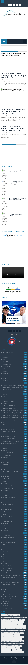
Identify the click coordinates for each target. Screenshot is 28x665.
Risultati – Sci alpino (8, 509)
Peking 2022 (6, 476)
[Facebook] (11, 5)
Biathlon (5, 369)
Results (4, 500)
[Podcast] (14, 312)
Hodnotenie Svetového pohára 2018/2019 (13, 417)
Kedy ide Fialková (5, 626)
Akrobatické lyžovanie (8, 352)
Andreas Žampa (23, 617)
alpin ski (5, 354)
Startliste (5, 559)
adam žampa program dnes (13, 615)
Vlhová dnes (12, 652)
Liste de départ (6, 460)
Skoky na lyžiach (7, 533)
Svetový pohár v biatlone (17, 649)
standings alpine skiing (8, 537)
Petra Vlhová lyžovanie (6, 641)
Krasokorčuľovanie (7, 455)
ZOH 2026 (5, 606)
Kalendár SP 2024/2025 (9, 436)
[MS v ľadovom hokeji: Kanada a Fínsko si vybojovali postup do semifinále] (5, 219)
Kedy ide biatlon (19, 624)
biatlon (16, 619)
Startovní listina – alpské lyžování (11, 582)
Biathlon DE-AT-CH (7, 373)
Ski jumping (5, 526)
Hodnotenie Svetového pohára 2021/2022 (13, 420)
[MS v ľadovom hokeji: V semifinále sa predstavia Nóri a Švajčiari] (5, 204)
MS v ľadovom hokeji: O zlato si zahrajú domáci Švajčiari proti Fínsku (17, 182)
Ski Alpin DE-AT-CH (7, 521)
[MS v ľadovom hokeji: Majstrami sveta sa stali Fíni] (5, 174)
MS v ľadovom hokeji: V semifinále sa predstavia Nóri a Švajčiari (17, 199)
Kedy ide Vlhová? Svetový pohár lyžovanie (10, 628)
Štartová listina (6, 573)
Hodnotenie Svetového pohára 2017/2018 (13, 413)
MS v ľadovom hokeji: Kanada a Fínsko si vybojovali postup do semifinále (16, 214)
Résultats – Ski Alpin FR (9, 497)
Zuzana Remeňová (20, 652)
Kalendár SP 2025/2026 (9, 439)
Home (3, 46)
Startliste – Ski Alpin (8, 568)
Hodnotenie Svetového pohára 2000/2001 (13, 410)
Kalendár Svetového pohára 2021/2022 (12, 443)
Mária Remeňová (20, 632)
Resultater (5, 490)
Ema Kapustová (10, 621)
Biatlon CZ (5, 380)
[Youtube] (14, 5)
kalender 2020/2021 (8, 453)
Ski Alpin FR (6, 523)
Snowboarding (6, 535)
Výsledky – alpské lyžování (9, 594)
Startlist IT (5, 551)
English (4, 396)
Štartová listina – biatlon (9, 577)
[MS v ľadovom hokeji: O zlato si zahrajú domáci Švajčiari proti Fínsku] (5, 189)
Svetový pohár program (6, 649)
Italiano (4, 424)
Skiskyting (5, 530)
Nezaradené (6, 462)
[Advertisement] (14, 27)
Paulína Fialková (16, 634)
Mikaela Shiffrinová (12, 632)
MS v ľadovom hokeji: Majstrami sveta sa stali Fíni (16, 170)
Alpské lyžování (6, 362)
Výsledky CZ (6, 601)
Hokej (4, 422)
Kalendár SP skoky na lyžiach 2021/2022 (13, 441)
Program (5, 481)
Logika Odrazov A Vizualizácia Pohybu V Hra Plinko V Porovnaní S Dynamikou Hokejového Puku (13, 128)
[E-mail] (9, 5)
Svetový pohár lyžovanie (14, 647)
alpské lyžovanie (5, 617)
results (4, 502)
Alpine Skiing (6, 357)
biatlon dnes (21, 619)
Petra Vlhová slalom (18, 645)
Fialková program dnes (19, 621)
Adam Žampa (4, 615)
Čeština (4, 391)
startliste (5, 563)
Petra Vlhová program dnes (7, 645)
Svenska (5, 587)
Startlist (4, 544)
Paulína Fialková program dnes (18, 636)
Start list (5, 540)
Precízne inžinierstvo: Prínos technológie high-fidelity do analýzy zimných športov (13, 76)
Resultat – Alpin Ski (7, 486)
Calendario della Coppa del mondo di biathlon (14, 385)
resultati (5, 495)
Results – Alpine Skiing (8, 504)
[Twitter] (17, 5)
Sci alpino (5, 514)
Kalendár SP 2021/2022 (9, 431)
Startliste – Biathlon (7, 566)
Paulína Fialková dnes (6, 636)
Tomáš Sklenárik (5, 652)
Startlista (5, 554)
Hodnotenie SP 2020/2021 (9, 406)
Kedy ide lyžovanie (13, 626)
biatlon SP (4, 621)
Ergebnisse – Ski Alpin (8, 401)
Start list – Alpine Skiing (9, 542)
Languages (5, 457)
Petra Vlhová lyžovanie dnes (17, 641)
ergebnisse (5, 398)
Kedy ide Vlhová (22, 626)
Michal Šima (4, 632)
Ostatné (4, 474)
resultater (5, 493)
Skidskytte (5, 528)
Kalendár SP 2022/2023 (9, 434)
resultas (5, 483)
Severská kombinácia (8, 518)
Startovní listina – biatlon (9, 584)
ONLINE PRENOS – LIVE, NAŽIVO (11, 471)
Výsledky (5, 589)
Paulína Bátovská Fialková (7, 634)
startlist (4, 547)
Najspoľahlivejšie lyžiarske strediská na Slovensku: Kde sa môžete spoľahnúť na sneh (13, 111)
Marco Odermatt (21, 630)
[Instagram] (20, 5)
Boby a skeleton (7, 383)
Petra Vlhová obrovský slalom (7, 643)
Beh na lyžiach (6, 366)
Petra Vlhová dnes (18, 639)
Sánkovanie (5, 511)
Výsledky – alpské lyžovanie (10, 596)
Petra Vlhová (10, 639)
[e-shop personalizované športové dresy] (14, 235)
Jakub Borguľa (11, 624)
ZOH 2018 (5, 603)
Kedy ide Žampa (22, 628)
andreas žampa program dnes (8, 619)
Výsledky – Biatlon (7, 599)
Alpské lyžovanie (7, 364)
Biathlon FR (5, 376)
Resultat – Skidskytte (8, 488)
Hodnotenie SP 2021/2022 (9, 408)
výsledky (5, 591)
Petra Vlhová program (19, 643)
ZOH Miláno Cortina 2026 (9, 608)
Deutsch (5, 394)
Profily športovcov (7, 478)
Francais (5, 403)
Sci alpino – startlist (8, 516)
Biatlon (4, 378)
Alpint (4, 359)
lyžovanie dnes (13, 630)
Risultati (5, 507)
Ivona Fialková (4, 624)
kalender (5, 446)
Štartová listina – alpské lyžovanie (11, 575)
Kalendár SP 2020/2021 (9, 427)
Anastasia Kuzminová (14, 617)
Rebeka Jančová (5, 647)
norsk (4, 469)
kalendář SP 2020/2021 (9, 429)
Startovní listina (6, 580)
